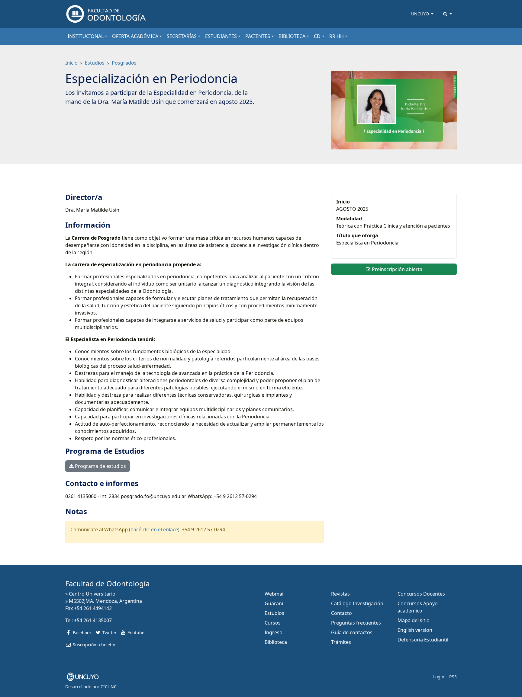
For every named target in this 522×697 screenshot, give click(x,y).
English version (415, 630)
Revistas (340, 593)
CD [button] (317, 36)
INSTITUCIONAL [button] (86, 36)
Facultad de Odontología (107, 583)
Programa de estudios (100, 466)
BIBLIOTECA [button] (292, 36)
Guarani (274, 603)
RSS (453, 676)
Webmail (275, 593)
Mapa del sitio (414, 620)
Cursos (273, 622)
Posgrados (124, 62)
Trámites (341, 642)
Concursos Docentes (421, 593)
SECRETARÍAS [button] (182, 36)
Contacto (341, 613)
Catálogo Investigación (357, 603)
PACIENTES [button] (257, 36)
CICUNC (109, 686)
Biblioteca (276, 642)
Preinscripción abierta (396, 269)
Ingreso (273, 632)
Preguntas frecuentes (356, 622)
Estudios (95, 62)
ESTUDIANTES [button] (221, 36)
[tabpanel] (194, 368)
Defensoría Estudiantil (423, 639)
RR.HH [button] (336, 36)
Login (438, 676)
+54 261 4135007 (93, 620)
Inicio (71, 62)
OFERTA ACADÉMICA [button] (135, 36)
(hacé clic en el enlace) (154, 529)
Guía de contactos (351, 632)
